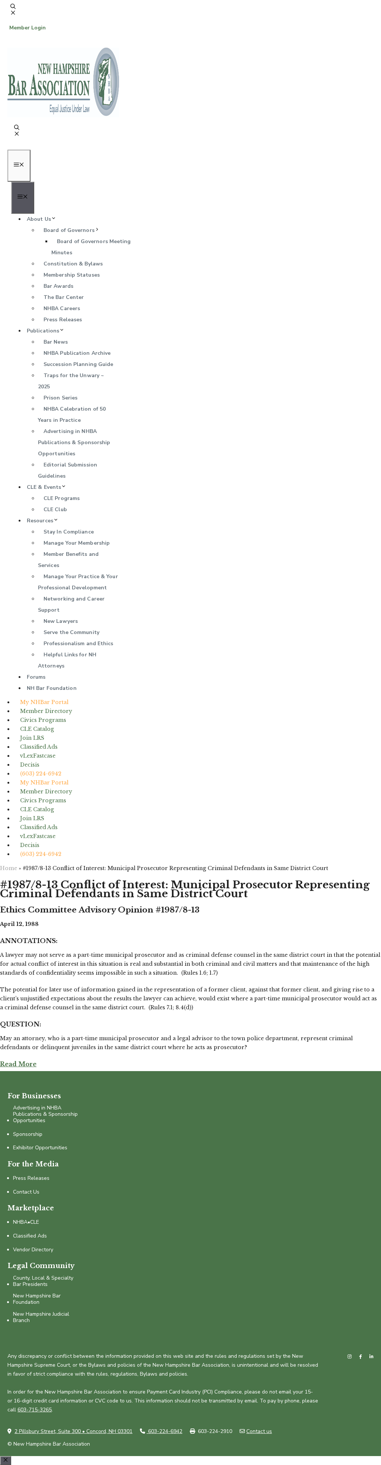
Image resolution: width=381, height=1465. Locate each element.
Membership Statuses (72, 274)
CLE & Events (44, 487)
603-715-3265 (34, 1409)
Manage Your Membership (77, 543)
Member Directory (46, 711)
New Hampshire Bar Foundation (37, 1299)
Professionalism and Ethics (78, 643)
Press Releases (63, 319)
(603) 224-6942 (40, 773)
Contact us (259, 1431)
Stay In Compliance (69, 531)
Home (8, 868)
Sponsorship (27, 1134)
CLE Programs (62, 498)
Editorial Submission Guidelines (67, 470)
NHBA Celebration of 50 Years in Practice (72, 414)
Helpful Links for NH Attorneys (67, 660)
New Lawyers (61, 621)
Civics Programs (43, 720)
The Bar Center (64, 297)
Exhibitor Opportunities (40, 1148)
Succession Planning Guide (78, 364)
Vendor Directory (33, 1250)
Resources (40, 520)
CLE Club (55, 509)
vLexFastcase (37, 755)
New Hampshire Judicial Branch (41, 1317)
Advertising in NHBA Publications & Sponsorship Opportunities (74, 442)
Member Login (27, 27)
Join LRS (32, 738)
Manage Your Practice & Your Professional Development (78, 582)
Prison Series (60, 397)
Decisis (29, 764)
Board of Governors (69, 230)
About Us (39, 219)
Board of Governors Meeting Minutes (91, 247)
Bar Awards (58, 286)
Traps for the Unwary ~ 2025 (71, 381)
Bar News (56, 341)
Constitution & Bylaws (73, 263)
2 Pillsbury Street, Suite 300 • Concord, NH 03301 (73, 1431)
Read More (18, 1064)
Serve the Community (71, 632)
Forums (36, 677)
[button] (13, 13)
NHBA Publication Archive (77, 353)
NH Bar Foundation (52, 688)
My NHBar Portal (44, 702)
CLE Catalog (37, 729)
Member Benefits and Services (68, 560)
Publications (43, 330)
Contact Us (26, 1192)
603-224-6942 (164, 1431)
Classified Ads (39, 746)
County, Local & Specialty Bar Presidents (43, 1281)
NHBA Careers (62, 308)
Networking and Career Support (71, 604)
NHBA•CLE (26, 1222)
